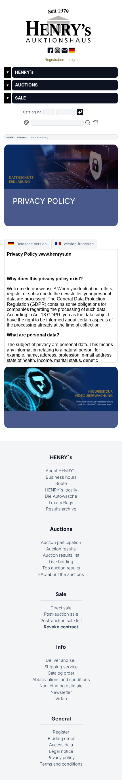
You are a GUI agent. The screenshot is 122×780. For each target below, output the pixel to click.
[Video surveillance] (61, 389)
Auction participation (61, 542)
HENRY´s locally (61, 490)
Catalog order (61, 673)
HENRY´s (24, 72)
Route (61, 483)
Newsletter (61, 692)
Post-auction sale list (61, 620)
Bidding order (61, 738)
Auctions (61, 529)
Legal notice (61, 751)
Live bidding (61, 561)
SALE (20, 98)
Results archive (61, 509)
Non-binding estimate (61, 685)
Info (61, 647)
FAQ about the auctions (61, 574)
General (22, 137)
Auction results (61, 549)
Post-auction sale (61, 614)
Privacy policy (61, 757)
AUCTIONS (26, 85)
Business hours (61, 477)
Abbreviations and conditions (61, 679)
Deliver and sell (61, 660)
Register (61, 732)
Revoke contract (61, 626)
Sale (61, 594)
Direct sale (61, 608)
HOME (10, 137)
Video (61, 698)
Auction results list (61, 555)
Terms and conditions (61, 764)
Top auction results (61, 568)
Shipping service (61, 666)
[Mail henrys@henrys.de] (65, 51)
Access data (61, 744)
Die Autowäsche (61, 496)
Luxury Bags (61, 502)
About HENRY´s (61, 470)
